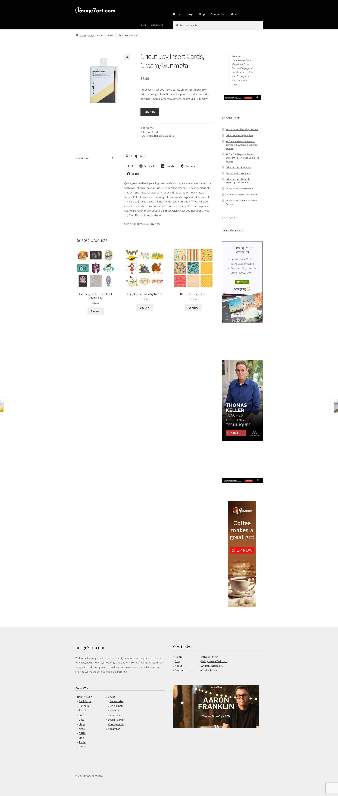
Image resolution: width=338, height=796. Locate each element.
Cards (82, 715)
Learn (143, 24)
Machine (114, 710)
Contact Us (217, 14)
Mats (82, 728)
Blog (189, 14)
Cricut (91, 35)
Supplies (169, 135)
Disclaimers (157, 24)
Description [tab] (82, 158)
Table (82, 742)
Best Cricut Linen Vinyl (238, 173)
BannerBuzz (84, 697)
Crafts (149, 135)
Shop (202, 14)
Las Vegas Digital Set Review (241, 194)
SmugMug (114, 728)
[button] (127, 57)
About (234, 14)
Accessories (116, 701)
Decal (82, 719)
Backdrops (85, 701)
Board (82, 710)
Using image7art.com (214, 661)
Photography (116, 724)
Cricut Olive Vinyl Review (239, 135)
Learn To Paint (117, 719)
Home (176, 14)
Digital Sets (116, 706)
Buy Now (150, 111)
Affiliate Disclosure (212, 666)
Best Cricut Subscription (239, 188)
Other (82, 747)
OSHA (82, 733)
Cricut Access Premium (238, 167)
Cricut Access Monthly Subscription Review (238, 181)
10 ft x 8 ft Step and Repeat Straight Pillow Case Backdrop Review (242, 158)
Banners (84, 706)
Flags (82, 724)
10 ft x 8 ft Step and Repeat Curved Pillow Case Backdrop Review (241, 145)
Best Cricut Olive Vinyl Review (242, 129)
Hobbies (158, 135)
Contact (180, 670)
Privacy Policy (209, 656)
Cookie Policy (209, 670)
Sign (81, 737)
